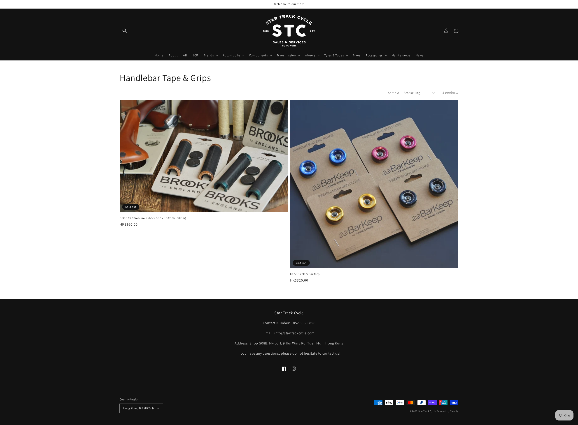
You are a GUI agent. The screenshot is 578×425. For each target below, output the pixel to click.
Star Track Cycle (427, 411)
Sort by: (393, 93)
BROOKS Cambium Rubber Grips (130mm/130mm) (153, 218)
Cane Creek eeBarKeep (305, 274)
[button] (125, 31)
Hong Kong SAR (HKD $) (138, 408)
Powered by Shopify (447, 411)
